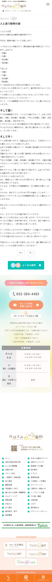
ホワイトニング (37, 485)
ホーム (7, 458)
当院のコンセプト (37, 462)
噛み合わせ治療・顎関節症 (15, 492)
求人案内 (8, 507)
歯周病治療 (35, 477)
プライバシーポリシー (39, 511)
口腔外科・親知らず (38, 488)
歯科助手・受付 (11, 511)
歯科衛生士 (35, 507)
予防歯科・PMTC (11, 488)
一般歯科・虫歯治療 (12, 477)
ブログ (33, 504)
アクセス (34, 473)
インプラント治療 (37, 492)
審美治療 (8, 485)
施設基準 (8, 515)
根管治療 (8, 500)
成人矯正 (8, 481)
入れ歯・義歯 (36, 496)
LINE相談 (26, 580)
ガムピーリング (11, 496)
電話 (8, 580)
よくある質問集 (11, 466)
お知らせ (8, 504)
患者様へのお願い (37, 466)
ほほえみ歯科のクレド (39, 458)
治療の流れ (9, 469)
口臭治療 (34, 500)
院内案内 (34, 469)
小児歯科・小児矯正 (38, 481)
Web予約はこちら (43, 580)
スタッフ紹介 (10, 473)
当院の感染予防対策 (12, 462)
